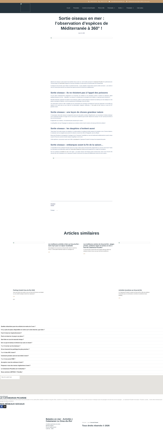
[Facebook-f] (1, 406)
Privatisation (129, 7)
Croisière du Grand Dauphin (88, 7)
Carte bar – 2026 (49, 428)
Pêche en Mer (101, 7)
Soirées (120, 7)
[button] (81, 326)
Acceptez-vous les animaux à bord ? (12, 362)
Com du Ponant (94, 422)
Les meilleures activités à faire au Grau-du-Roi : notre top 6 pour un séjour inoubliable (63, 245)
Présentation (76, 7)
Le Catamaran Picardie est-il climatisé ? (13, 368)
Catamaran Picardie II (98, 81)
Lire (14, 296)
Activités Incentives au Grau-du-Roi (130, 290)
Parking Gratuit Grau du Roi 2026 (24, 290)
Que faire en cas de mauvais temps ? (12, 339)
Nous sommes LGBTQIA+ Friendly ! (11, 372)
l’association (62, 83)
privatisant (76, 139)
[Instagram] (4, 406)
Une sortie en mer (96, 105)
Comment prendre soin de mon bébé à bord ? (15, 355)
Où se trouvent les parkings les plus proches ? (15, 349)
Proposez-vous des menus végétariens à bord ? (15, 365)
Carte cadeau (140, 7)
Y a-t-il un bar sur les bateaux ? (10, 346)
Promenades (110, 7)
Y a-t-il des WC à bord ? (8, 352)
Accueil (68, 7)
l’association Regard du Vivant (77, 149)
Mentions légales (50, 425)
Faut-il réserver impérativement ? (11, 333)
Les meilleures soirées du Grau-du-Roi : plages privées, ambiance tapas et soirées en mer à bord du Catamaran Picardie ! (98, 245)
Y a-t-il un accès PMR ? (8, 359)
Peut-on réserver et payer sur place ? (12, 336)
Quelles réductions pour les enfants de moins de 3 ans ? (18, 326)
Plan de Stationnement (51, 427)
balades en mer (64, 151)
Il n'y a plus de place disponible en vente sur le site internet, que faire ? (23, 329)
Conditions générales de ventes (53, 424)
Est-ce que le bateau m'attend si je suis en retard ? (16, 342)
